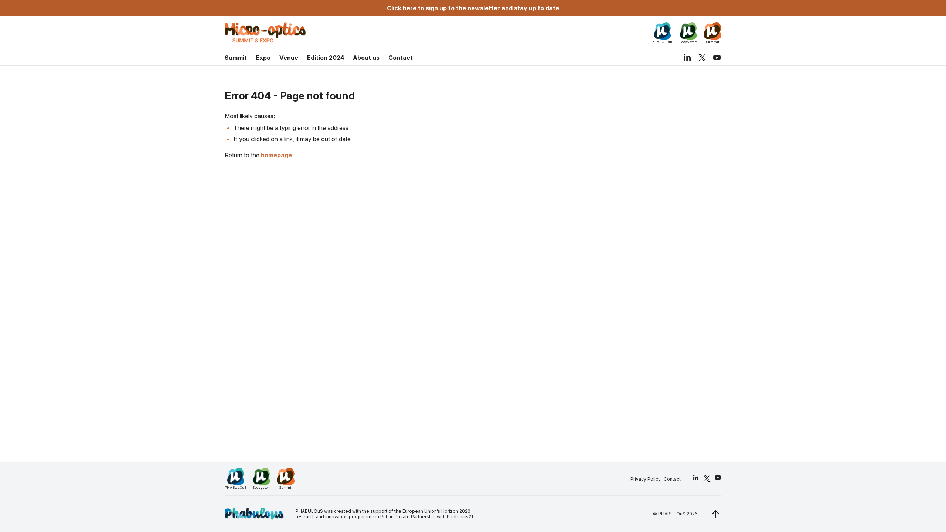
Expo (263, 57)
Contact (400, 57)
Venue (288, 57)
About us (366, 57)
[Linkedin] (687, 57)
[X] (702, 57)
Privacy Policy (645, 479)
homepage (276, 155)
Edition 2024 (325, 57)
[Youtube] (716, 57)
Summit (236, 57)
